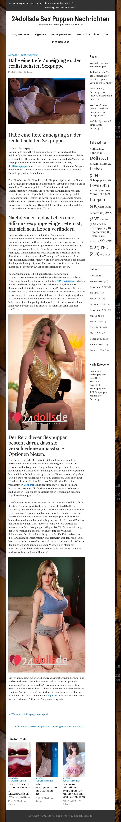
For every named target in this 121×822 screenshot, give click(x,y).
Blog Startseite (20, 34)
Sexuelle (97, 236)
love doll (95, 190)
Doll (99, 158)
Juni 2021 (95, 315)
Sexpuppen (100, 228)
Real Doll (105, 206)
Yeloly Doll (105, 254)
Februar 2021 (97, 338)
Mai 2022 (95, 298)
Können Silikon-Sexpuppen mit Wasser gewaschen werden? (50, 726)
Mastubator (105, 190)
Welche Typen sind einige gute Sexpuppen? (100, 125)
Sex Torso (94, 242)
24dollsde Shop (60, 41)
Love (99, 185)
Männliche (100, 194)
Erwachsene (101, 163)
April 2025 (95, 275)
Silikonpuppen (20, 166)
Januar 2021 (96, 344)
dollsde (30, 72)
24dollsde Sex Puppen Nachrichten (60, 18)
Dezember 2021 (98, 310)
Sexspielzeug (100, 232)
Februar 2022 (97, 304)
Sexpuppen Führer (61, 34)
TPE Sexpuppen (66, 280)
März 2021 (96, 333)
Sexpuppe (51, 695)
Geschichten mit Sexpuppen (92, 34)
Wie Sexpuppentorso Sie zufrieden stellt (46, 789)
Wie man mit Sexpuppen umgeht (28, 714)
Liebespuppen (100, 180)
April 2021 (95, 327)
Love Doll (29, 484)
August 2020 (97, 350)
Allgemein (40, 34)
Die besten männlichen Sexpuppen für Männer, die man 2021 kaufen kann (74, 790)
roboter (97, 213)
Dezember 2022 (99, 287)
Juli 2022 (94, 292)
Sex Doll (100, 224)
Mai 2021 (95, 321)
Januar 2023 (96, 281)
